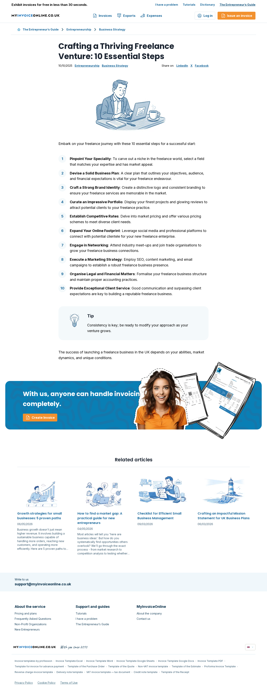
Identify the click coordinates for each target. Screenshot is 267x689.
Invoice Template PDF (210, 660)
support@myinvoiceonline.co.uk (43, 584)
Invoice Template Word (99, 660)
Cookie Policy (47, 682)
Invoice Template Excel (69, 660)
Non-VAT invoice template (153, 666)
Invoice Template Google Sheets (135, 660)
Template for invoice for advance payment (39, 666)
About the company (149, 613)
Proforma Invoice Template (220, 666)
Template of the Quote (121, 666)
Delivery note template (69, 672)
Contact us (143, 618)
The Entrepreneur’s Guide (237, 4)
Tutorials (189, 4)
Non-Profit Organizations (31, 624)
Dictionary (207, 4)
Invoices (105, 16)
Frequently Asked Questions (33, 618)
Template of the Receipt (175, 672)
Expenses (154, 16)
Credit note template (146, 672)
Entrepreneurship (78, 29)
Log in (208, 16)
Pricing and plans (26, 613)
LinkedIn (182, 65)
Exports (129, 16)
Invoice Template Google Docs (176, 660)
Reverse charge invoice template (34, 672)
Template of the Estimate (186, 666)
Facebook (202, 65)
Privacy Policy (24, 682)
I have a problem (166, 4)
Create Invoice (43, 418)
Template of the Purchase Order (86, 666)
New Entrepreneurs (27, 629)
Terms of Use (69, 682)
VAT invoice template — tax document (108, 672)
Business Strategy (112, 29)
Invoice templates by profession (33, 660)
